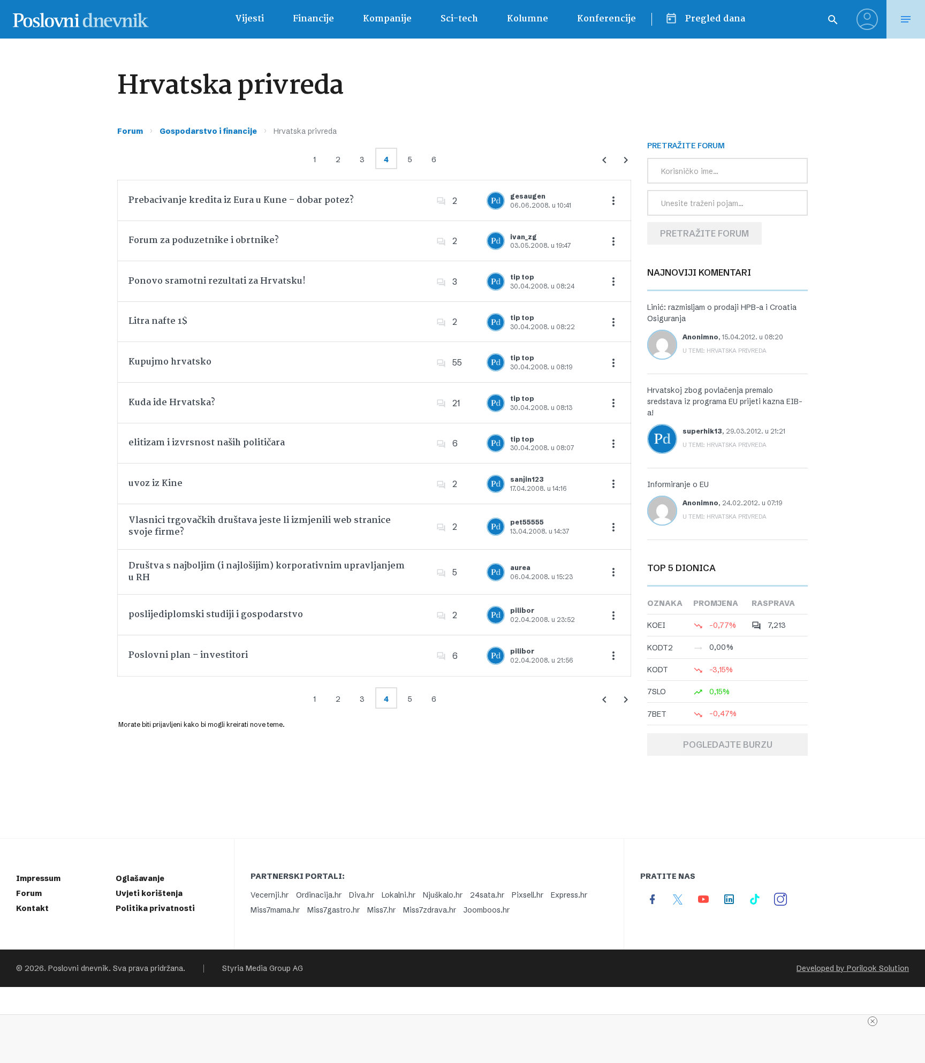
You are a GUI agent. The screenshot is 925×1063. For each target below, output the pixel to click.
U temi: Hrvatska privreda (725, 350)
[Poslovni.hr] (81, 19)
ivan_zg (523, 237)
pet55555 (527, 522)
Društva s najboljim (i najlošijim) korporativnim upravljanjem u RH (266, 572)
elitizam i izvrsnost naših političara (206, 443)
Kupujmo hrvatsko (169, 362)
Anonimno (700, 337)
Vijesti (249, 19)
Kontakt (32, 908)
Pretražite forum (704, 233)
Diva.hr (361, 895)
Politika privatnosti (155, 908)
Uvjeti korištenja (149, 893)
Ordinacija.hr (319, 895)
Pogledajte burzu (727, 744)
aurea (520, 568)
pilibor (522, 610)
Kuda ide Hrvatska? (171, 403)
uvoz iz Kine (155, 483)
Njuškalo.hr (442, 895)
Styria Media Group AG (262, 968)
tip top (522, 277)
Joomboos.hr (487, 910)
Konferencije (606, 19)
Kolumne (527, 19)
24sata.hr (487, 895)
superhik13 (702, 431)
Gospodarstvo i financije (208, 131)
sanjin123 (527, 479)
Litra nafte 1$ (157, 321)
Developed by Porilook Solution (853, 968)
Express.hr (569, 895)
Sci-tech (459, 19)
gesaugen (527, 196)
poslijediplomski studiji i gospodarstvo (215, 615)
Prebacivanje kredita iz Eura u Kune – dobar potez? (241, 200)
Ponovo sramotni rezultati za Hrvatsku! (217, 281)
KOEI (656, 625)
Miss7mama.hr (275, 910)
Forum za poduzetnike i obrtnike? (203, 240)
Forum (130, 131)
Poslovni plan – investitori (188, 655)
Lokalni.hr (398, 895)
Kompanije (387, 19)
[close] (872, 1021)
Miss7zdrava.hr (429, 910)
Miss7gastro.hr (333, 910)
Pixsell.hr (527, 895)
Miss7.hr (381, 910)
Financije (313, 19)
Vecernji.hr (270, 895)
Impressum (38, 878)
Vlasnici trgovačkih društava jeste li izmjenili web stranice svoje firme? (259, 526)
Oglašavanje (140, 878)
